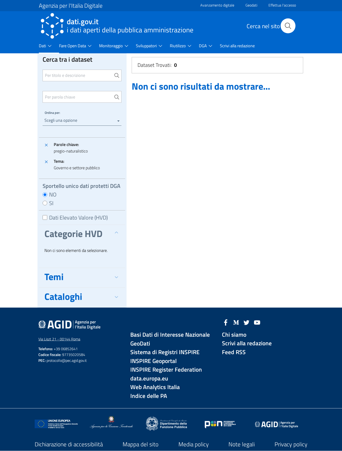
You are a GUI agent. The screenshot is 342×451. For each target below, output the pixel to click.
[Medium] (236, 322)
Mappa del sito (140, 444)
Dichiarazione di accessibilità (69, 444)
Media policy (193, 444)
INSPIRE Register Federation (166, 369)
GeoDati (140, 343)
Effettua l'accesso (282, 5)
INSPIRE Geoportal (153, 361)
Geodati (251, 5)
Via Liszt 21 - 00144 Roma (59, 339)
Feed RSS (234, 352)
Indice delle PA (148, 396)
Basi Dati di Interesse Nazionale (170, 334)
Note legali (241, 444)
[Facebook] (225, 322)
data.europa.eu (149, 378)
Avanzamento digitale (217, 5)
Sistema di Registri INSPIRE (165, 352)
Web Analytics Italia (155, 387)
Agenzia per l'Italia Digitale (71, 5)
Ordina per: (52, 112)
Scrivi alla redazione (247, 343)
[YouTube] (257, 322)
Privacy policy (291, 444)
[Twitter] (246, 322)
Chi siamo (234, 334)
